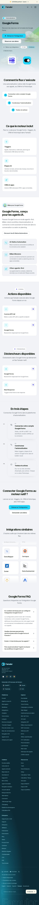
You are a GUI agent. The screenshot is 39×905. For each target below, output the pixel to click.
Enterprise (4, 824)
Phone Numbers (25, 742)
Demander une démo (19, 513)
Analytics (4, 713)
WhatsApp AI (24, 701)
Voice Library (5, 716)
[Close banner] (37, 2)
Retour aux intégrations (12, 47)
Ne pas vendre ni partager (10, 883)
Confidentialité (6, 854)
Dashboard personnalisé (27, 713)
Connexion (5, 798)
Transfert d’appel (6, 725)
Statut (3, 839)
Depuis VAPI (24, 786)
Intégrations (5, 710)
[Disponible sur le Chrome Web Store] (14, 676)
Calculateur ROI (6, 810)
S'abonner (30, 891)
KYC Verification (25, 740)
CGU (3, 857)
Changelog (5, 804)
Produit (4, 698)
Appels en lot (5, 737)
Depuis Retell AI (25, 783)
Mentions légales (6, 851)
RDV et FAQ (5, 780)
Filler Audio (24, 748)
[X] (19, 872)
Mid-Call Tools (25, 716)
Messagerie (5, 704)
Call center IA (5, 766)
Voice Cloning (24, 704)
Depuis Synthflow (25, 789)
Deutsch (9, 886)
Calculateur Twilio (25, 775)
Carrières (4, 845)
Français (20, 886)
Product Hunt (5, 842)
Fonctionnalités (6, 763)
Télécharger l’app (6, 801)
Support (4, 821)
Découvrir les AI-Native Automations (16, 233)
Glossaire (23, 780)
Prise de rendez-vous (8, 728)
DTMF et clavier (25, 754)
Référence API (25, 731)
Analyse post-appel (7, 740)
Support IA (4, 778)
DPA (3, 860)
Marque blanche (6, 792)
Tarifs (22, 766)
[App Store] (3, 676)
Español (14, 886)
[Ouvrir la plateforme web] (10, 676)
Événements (5, 833)
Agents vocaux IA (6, 701)
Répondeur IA (5, 772)
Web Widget (24, 710)
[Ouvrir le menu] (35, 7)
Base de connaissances (8, 731)
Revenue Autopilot (7, 722)
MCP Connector (25, 728)
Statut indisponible (8, 877)
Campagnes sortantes (27, 707)
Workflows (4, 707)
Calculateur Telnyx (26, 778)
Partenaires (5, 830)
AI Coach (23, 719)
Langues (4, 719)
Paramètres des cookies (9, 880)
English (3, 886)
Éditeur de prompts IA (26, 725)
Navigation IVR (6, 734)
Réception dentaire (7, 786)
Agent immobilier (6, 783)
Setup (22, 772)
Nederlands (26, 886)
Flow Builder (24, 698)
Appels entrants (6, 769)
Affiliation (4, 827)
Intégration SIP (25, 722)
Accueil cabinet (6, 789)
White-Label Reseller (26, 737)
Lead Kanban (24, 745)
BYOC (22, 734)
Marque (4, 848)
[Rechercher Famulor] (31, 7)
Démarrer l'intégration (15, 36)
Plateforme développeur (8, 807)
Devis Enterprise (25, 769)
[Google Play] (6, 676)
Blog (3, 836)
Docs (22, 763)
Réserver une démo (12, 41)
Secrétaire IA (5, 775)
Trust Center (5, 863)
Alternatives (5, 795)
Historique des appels (27, 751)
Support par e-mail (7, 819)
